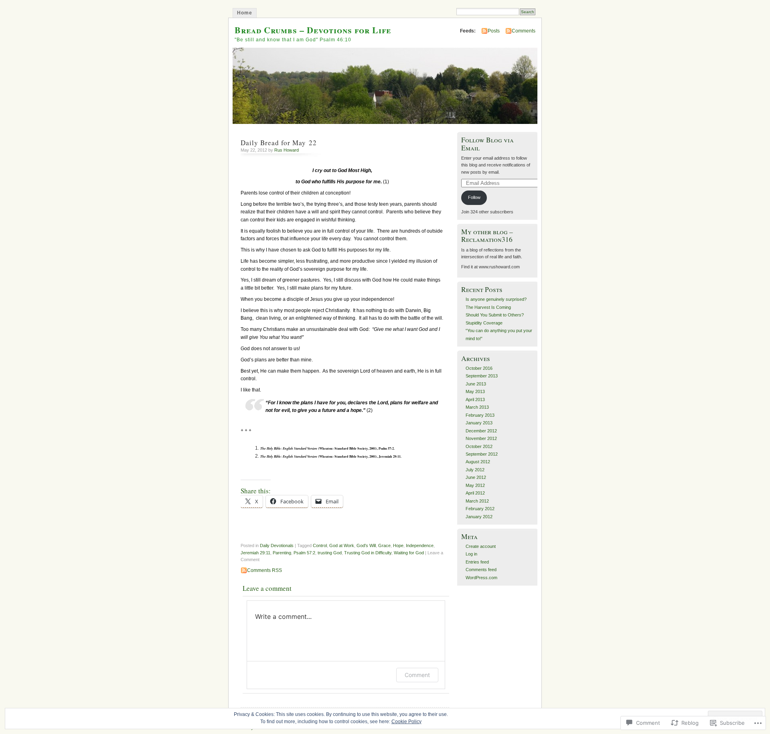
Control (320, 545)
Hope (398, 545)
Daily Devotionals (277, 545)
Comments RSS (264, 570)
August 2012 (478, 461)
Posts (494, 31)
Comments (523, 31)
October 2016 (479, 368)
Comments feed (481, 569)
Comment (417, 674)
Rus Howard (286, 150)
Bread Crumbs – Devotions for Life (313, 30)
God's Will (366, 545)
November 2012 (481, 438)
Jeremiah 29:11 (255, 552)
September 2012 (482, 454)
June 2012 (476, 477)
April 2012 (475, 493)
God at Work (341, 545)
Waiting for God (409, 552)
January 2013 (479, 422)
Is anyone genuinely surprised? (496, 299)
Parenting (282, 552)
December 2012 (481, 430)
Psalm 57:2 (304, 552)
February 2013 (480, 415)
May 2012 (475, 485)
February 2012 (480, 508)
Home (244, 13)
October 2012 (479, 446)
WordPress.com (481, 577)
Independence (420, 545)
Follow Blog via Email (487, 143)
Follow (474, 197)
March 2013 (477, 407)
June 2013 (476, 383)
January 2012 (479, 516)
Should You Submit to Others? (495, 314)
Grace (384, 545)
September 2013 (482, 375)
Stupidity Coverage (484, 322)
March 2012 (477, 501)
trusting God (330, 552)
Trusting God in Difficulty (367, 552)
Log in (471, 554)
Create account (481, 546)
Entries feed (477, 562)
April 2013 (475, 399)
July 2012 (475, 469)
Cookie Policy (406, 721)
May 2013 (475, 391)
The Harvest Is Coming (488, 307)
